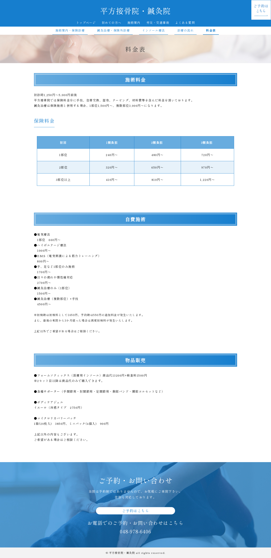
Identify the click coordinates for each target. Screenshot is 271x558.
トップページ (86, 22)
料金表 (211, 30)
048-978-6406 (135, 531)
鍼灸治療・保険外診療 (113, 30)
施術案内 (133, 22)
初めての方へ (111, 22)
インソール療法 (153, 30)
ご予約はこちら (135, 510)
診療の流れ (185, 30)
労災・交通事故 (157, 22)
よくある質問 (185, 22)
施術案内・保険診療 (70, 30)
